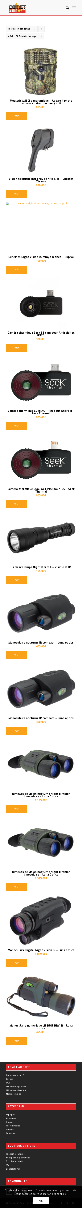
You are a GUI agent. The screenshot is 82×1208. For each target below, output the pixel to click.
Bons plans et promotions (18, 1158)
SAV (7, 1165)
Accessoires (11, 1118)
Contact (9, 1079)
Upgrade (10, 1122)
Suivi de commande (14, 1161)
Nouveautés (11, 1133)
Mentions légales (13, 1094)
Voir (16, 116)
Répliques (10, 1115)
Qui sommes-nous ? (15, 1075)
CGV (8, 1083)
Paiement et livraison (15, 1154)
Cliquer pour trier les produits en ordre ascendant (42, 30)
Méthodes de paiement (16, 1087)
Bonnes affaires (13, 1169)
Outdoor (10, 1130)
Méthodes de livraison (16, 1090)
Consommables (13, 1126)
